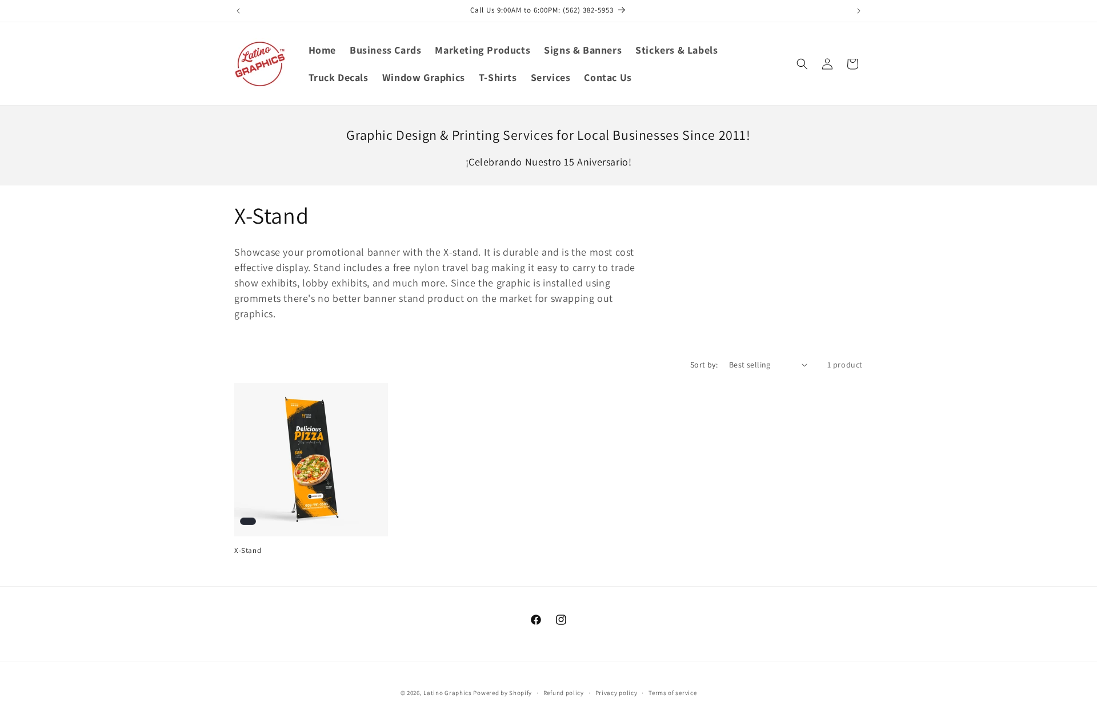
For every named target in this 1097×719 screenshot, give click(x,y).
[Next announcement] (858, 11)
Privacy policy (616, 692)
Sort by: (704, 365)
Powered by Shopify (502, 693)
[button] (802, 63)
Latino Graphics (447, 693)
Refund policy (563, 692)
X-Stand (247, 550)
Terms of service (672, 692)
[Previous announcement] (238, 11)
